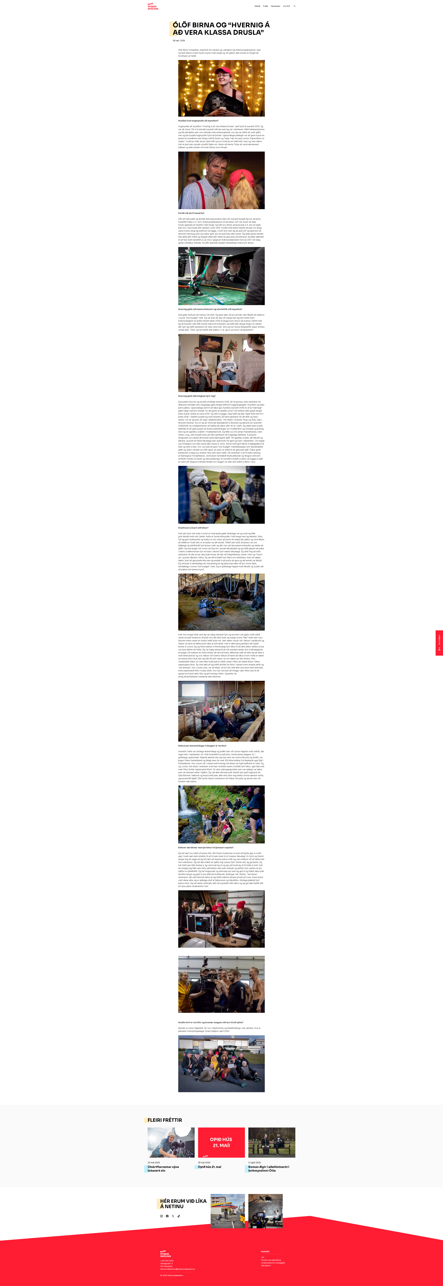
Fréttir (265, 6)
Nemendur (275, 6)
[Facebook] (167, 1216)
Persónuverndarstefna (271, 1260)
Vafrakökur (266, 1265)
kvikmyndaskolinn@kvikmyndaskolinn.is (177, 1269)
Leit (262, 1257)
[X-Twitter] (173, 1216)
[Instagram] (161, 1216)
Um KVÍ (286, 6)
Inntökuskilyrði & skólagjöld (273, 1263)
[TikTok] (178, 1216)
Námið (257, 6)
